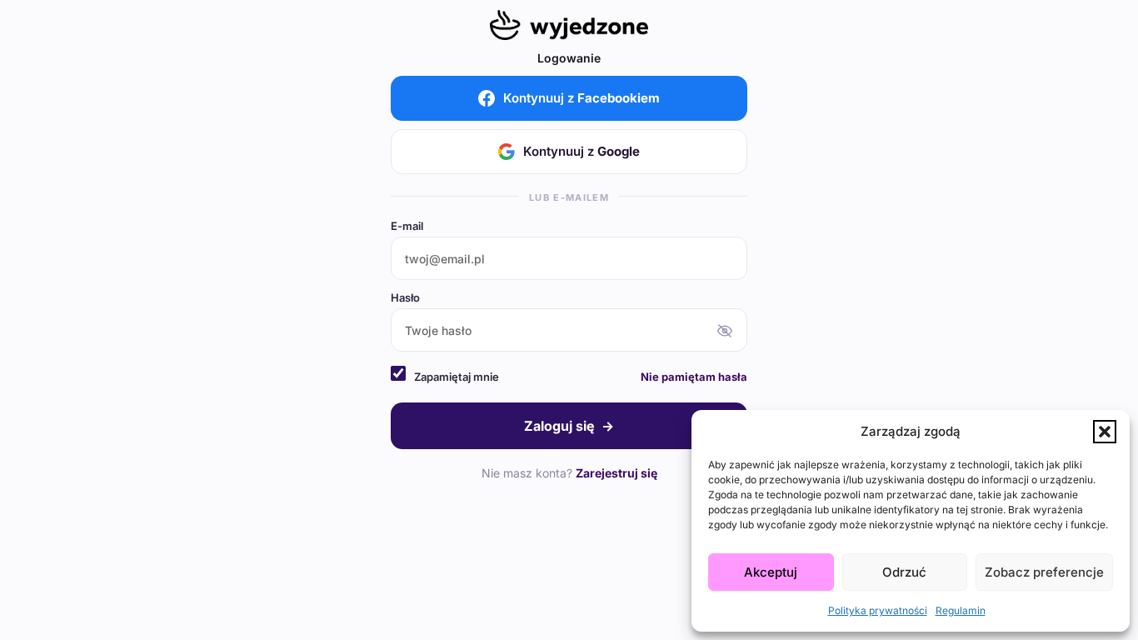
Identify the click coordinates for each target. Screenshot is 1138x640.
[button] (1104, 431)
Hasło (405, 297)
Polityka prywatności (877, 610)
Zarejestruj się (616, 473)
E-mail (407, 226)
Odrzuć (904, 572)
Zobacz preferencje (1044, 572)
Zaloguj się (569, 426)
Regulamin (961, 610)
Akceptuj (770, 572)
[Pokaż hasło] (725, 331)
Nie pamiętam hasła (694, 376)
